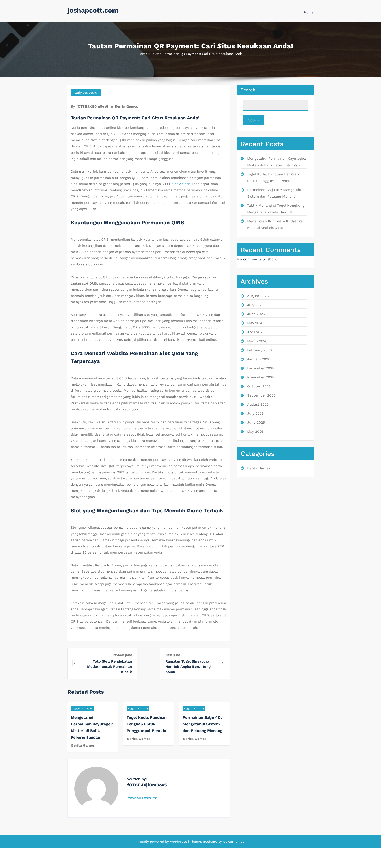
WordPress (178, 842)
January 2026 (258, 359)
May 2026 (255, 323)
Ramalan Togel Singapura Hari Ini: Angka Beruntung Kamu (188, 666)
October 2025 (259, 386)
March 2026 (257, 341)
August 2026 (258, 296)
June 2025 (256, 422)
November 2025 (260, 377)
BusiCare (210, 842)
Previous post (121, 655)
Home (309, 12)
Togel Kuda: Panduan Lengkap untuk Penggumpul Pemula (147, 724)
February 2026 (259, 350)
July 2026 (255, 305)
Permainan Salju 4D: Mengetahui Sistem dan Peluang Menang (202, 724)
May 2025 (255, 431)
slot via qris (181, 184)
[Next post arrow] (222, 663)
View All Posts (140, 798)
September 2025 (261, 395)
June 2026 (256, 314)
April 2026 (256, 332)
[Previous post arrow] (75, 663)
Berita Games (126, 106)
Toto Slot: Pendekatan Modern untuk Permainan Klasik (109, 666)
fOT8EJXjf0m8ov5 (92, 106)
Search (248, 89)
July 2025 (255, 413)
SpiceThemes (233, 842)
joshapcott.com (92, 10)
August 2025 (258, 404)
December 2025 (260, 368)
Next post (172, 655)
